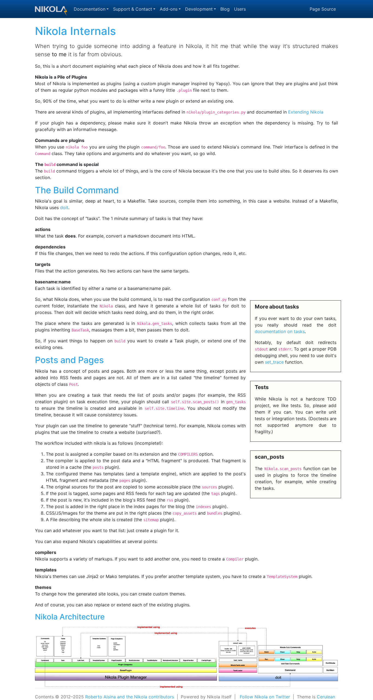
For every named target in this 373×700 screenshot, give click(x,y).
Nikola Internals (75, 31)
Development (199, 9)
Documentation (89, 9)
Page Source (323, 9)
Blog (225, 9)
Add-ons (168, 9)
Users (240, 9)
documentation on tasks (280, 331)
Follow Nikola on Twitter (265, 696)
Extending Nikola (305, 112)
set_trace (274, 362)
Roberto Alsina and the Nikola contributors (129, 696)
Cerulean (326, 696)
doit (64, 207)
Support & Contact (132, 9)
